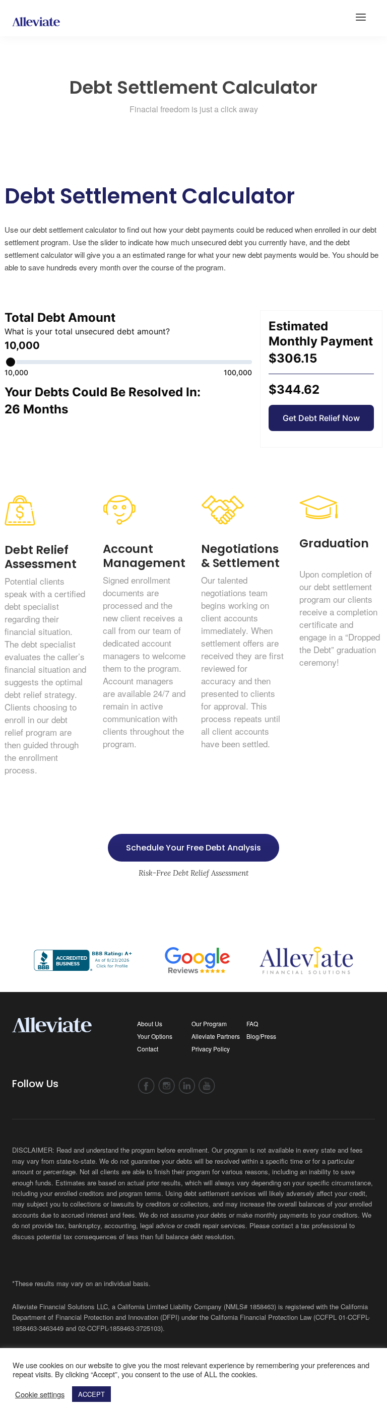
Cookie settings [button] (39, 1394)
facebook (146, 1086)
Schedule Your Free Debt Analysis (193, 848)
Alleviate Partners (215, 1036)
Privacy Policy (210, 1048)
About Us (149, 1023)
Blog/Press (261, 1036)
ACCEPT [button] (91, 1394)
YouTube (207, 1086)
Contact (147, 1048)
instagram (166, 1086)
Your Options (154, 1036)
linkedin (186, 1086)
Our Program (209, 1023)
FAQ (252, 1023)
